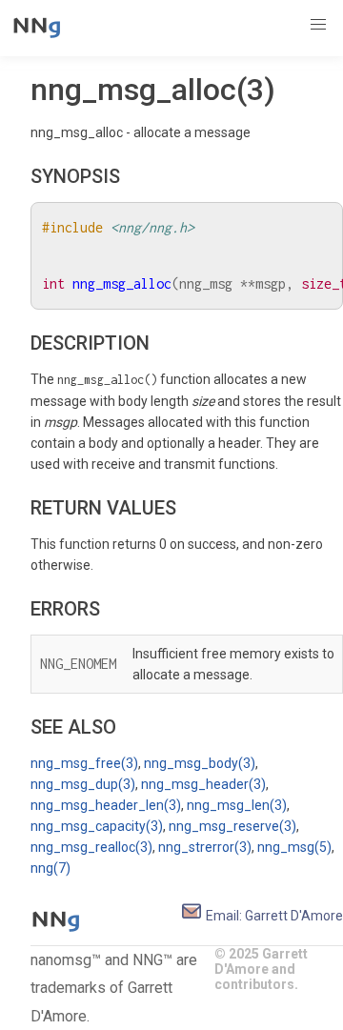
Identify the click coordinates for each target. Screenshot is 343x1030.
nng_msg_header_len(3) (105, 805)
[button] (318, 25)
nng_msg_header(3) (203, 784)
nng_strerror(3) (205, 847)
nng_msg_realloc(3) (91, 847)
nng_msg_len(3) (237, 805)
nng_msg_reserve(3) (232, 826)
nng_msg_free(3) (84, 763)
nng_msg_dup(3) (82, 784)
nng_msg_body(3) (199, 763)
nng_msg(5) (294, 847)
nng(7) (50, 868)
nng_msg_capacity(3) (96, 826)
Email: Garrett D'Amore (273, 915)
